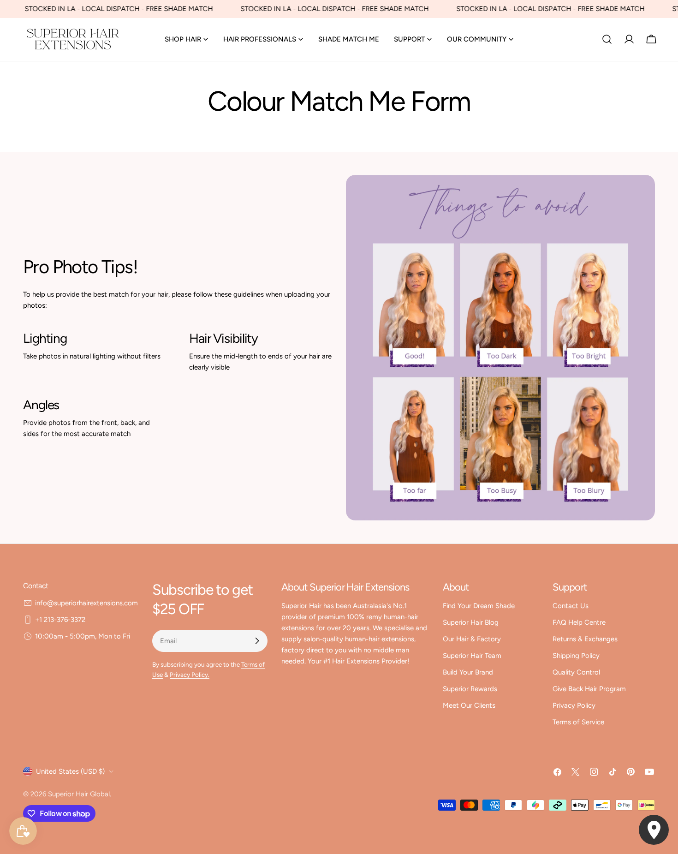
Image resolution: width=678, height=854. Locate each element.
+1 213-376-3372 (60, 619)
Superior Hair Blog (471, 622)
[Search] (607, 39)
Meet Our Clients (469, 705)
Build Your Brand (468, 672)
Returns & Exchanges (585, 639)
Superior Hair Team (472, 655)
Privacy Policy (574, 705)
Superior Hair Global (79, 794)
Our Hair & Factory (472, 639)
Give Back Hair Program (589, 689)
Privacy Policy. (189, 674)
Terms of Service (578, 722)
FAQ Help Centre (579, 622)
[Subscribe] (257, 641)
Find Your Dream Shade (479, 606)
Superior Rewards (470, 689)
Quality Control (576, 672)
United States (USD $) (70, 771)
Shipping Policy (576, 655)
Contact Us (571, 606)
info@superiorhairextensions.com (86, 603)
